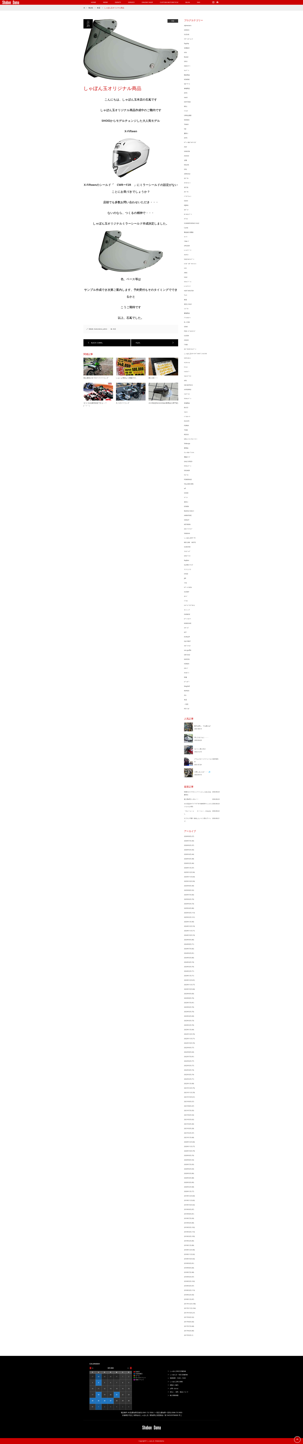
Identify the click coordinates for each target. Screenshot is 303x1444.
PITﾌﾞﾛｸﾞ (187, 709)
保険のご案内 (174, 1385)
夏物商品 (187, 313)
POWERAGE (188, 479)
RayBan (186, 560)
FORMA (186, 426)
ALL (185, 695)
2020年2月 (187, 1187)
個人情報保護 (174, 1395)
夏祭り (186, 133)
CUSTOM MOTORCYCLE (169, 2)
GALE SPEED (188, 461)
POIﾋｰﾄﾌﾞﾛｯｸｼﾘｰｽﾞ (190, 331)
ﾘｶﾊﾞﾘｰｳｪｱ (187, 646)
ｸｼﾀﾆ (185, 268)
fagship (186, 43)
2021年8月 (187, 1106)
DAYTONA (187, 102)
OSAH (186, 201)
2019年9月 (187, 1209)
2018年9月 (187, 1263)
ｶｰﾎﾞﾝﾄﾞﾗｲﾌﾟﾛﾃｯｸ (189, 605)
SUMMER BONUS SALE (191, 223)
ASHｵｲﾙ (186, 156)
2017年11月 (188, 1308)
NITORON (187, 524)
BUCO (186, 408)
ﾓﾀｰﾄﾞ (186, 596)
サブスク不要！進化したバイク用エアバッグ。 (197, 819)
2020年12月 (188, 1142)
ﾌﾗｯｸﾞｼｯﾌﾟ (187, 551)
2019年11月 (188, 1200)
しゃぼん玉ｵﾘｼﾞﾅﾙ (189, 538)
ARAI (185, 273)
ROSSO (186, 435)
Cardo (186, 228)
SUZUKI (186, 34)
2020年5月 (187, 1173)
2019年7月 (187, 1218)
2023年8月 (187, 998)
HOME (93, 2)
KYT (185, 632)
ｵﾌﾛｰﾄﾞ (186, 668)
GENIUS (186, 30)
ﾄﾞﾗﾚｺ (186, 601)
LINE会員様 (187, 115)
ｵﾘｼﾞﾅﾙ (186, 178)
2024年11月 (188, 931)
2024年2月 (187, 971)
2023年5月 (187, 1012)
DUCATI (186, 421)
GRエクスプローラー (190, 439)
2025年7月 (187, 895)
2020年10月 (188, 1151)
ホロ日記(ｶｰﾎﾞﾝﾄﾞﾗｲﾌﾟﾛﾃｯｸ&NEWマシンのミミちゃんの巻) (198, 805)
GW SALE (187, 655)
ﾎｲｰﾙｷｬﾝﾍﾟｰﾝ (188, 214)
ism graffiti (187, 650)
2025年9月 (187, 886)
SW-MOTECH (188, 385)
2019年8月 (187, 1214)
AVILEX (186, 340)
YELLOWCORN (188, 484)
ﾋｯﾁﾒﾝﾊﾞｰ (187, 372)
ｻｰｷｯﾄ (186, 367)
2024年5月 (187, 958)
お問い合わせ (174, 1388)
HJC (185, 129)
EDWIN (186, 506)
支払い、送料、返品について (179, 1392)
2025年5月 (187, 904)
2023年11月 (188, 985)
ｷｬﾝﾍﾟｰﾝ (186, 70)
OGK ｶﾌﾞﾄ (187, 66)
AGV (185, 147)
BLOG (187, 2)
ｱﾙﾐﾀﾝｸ (186, 255)
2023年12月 (188, 980)
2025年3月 (187, 913)
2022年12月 (188, 1034)
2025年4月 (187, 908)
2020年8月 (187, 1160)
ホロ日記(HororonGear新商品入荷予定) (163, 403)
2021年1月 (187, 1137)
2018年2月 (187, 1295)
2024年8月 (187, 944)
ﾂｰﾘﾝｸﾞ (186, 111)
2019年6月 (187, 1223)
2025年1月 (187, 922)
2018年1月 (187, 1299)
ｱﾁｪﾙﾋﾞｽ (186, 673)
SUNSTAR (187, 547)
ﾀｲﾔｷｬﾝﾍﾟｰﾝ (187, 399)
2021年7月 (187, 1110)
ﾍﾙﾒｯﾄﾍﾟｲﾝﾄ (187, 376)
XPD (185, 381)
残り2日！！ (153, 378)
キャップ (187, 610)
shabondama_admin (100, 329)
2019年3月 (187, 1236)
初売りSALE (188, 304)
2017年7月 (187, 1326)
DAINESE (187, 614)
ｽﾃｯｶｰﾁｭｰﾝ (187, 183)
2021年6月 (187, 1115)
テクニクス (187, 569)
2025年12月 (188, 872)
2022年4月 (187, 1070)
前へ (93, 1368)
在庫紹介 (187, 48)
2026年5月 (187, 850)
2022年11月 (188, 1039)
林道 (185, 300)
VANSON (187, 151)
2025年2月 (187, 917)
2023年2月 (187, 1025)
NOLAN (186, 165)
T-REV (186, 345)
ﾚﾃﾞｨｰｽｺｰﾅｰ (187, 619)
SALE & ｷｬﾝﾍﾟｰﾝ (189, 259)
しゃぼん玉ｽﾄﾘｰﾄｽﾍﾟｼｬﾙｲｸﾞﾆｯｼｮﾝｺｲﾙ (195, 354)
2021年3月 (187, 1128)
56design (187, 443)
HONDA (186, 664)
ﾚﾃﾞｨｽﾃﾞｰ (187, 682)
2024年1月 (187, 976)
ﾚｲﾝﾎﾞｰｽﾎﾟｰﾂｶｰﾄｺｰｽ (190, 264)
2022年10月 (188, 1043)
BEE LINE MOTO (190, 542)
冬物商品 (187, 403)
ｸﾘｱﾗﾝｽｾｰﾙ (187, 358)
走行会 (186, 187)
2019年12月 (188, 1196)
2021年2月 (187, 1133)
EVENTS (118, 2)
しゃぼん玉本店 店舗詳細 (178, 1371)
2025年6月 (187, 899)
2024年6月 (187, 953)
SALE (185, 277)
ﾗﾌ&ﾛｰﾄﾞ (186, 241)
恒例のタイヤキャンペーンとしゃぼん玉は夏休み (197, 793)
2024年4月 (187, 962)
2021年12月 (188, 1088)
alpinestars (187, 25)
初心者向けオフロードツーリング (95, 378)
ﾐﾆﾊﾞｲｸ (186, 309)
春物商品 (187, 88)
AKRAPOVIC (188, 515)
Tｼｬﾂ (185, 295)
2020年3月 (187, 1182)
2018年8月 (187, 1268)
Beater (186, 57)
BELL (185, 106)
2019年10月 (188, 1205)
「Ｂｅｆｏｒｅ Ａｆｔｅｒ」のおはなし (197, 812)
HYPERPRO (187, 390)
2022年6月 (187, 1061)
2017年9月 (187, 1317)
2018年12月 (188, 1250)
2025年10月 (188, 881)
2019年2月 (187, 1241)
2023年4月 (187, 1016)
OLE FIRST (187, 641)
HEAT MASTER (189, 291)
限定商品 (187, 75)
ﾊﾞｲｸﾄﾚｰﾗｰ (187, 417)
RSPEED (186, 691)
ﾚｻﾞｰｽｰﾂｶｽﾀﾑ (188, 587)
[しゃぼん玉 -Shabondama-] (10, 2)
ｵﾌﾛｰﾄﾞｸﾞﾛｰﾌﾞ (188, 529)
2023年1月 (187, 1030)
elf (185, 488)
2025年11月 (188, 877)
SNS (198, 2)
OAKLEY (186, 520)
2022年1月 (187, 1084)
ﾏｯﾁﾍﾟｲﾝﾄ (187, 394)
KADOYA (187, 659)
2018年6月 (187, 1277)
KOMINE (187, 79)
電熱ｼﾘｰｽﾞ (187, 457)
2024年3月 (187, 967)
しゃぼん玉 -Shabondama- (155, 1441)
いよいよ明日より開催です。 (127, 378)
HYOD (186, 574)
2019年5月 (187, 1227)
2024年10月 (188, 935)
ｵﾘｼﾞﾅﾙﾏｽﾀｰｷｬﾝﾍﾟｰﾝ (190, 349)
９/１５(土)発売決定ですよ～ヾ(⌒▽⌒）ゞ (95, 404)
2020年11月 (188, 1146)
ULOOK (186, 336)
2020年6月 (187, 1169)
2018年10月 (188, 1259)
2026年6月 (187, 845)
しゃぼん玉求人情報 (176, 1382)
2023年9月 (187, 994)
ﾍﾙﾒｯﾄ (186, 412)
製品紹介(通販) (189, 232)
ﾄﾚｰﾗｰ (186, 237)
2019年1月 (187, 1245)
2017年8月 (187, 1322)
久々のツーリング (122, 403)
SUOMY (186, 592)
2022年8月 (187, 1052)
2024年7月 (187, 949)
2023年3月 (187, 1021)
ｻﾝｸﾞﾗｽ (186, 475)
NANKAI (186, 120)
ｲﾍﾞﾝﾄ (186, 497)
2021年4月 (187, 1124)
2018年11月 (188, 1254)
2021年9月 (187, 1102)
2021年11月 (188, 1093)
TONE (186, 430)
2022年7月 (187, 1057)
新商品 (186, 448)
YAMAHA (187, 533)
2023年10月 (188, 989)
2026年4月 (187, 854)
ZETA (185, 93)
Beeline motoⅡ (189, 511)
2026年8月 (187, 836)
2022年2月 (187, 1079)
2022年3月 (187, 1075)
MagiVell (187, 686)
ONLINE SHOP (147, 2)
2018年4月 (187, 1286)
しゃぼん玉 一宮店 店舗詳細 (179, 1375)
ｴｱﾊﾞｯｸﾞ (186, 628)
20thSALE (187, 174)
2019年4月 (187, 1232)
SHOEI (186, 493)
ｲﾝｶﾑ (185, 583)
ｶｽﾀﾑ (185, 52)
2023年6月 (187, 1007)
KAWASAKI (187, 623)
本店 (172, 21)
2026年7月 (187, 841)
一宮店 (186, 704)
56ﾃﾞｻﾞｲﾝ (187, 84)
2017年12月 (188, 1304)
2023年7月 (187, 1003)
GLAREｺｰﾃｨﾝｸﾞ (188, 565)
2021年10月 (188, 1097)
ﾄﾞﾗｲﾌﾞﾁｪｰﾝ (187, 196)
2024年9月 (187, 940)
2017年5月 (187, 1335)
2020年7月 (187, 1164)
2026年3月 (187, 859)
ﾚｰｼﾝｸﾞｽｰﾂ (187, 286)
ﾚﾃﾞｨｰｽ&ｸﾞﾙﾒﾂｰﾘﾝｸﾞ (190, 142)
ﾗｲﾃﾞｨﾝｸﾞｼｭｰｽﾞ (188, 39)
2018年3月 (187, 1290)
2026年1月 (187, 868)
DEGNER (187, 470)
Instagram (213, 2)
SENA (186, 327)
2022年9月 (187, 1048)
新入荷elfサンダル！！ (191, 799)
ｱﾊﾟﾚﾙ (186, 219)
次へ (128, 1368)
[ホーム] (84, 6)
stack (185, 97)
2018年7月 (187, 1272)
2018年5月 (187, 1281)
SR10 (185, 61)
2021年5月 (187, 1119)
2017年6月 (187, 1331)
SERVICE (131, 2)
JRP (185, 578)
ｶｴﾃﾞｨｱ (186, 210)
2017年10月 (188, 1313)
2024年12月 (188, 926)
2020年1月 (187, 1191)
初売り (186, 502)
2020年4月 (187, 1178)
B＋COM (187, 322)
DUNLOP (187, 637)
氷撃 (185, 160)
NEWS (105, 2)
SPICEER (187, 246)
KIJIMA (186, 205)
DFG (185, 169)
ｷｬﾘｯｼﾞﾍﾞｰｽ (187, 282)
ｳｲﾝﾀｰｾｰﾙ (187, 363)
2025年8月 (187, 890)
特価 (185, 677)
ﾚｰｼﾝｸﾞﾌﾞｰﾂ (187, 250)
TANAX (186, 124)
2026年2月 (187, 863)
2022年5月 (187, 1066)
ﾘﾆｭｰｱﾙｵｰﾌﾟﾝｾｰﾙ (189, 452)
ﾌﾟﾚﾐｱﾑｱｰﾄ (187, 318)
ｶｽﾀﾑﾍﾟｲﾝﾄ (187, 556)
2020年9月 (187, 1155)
